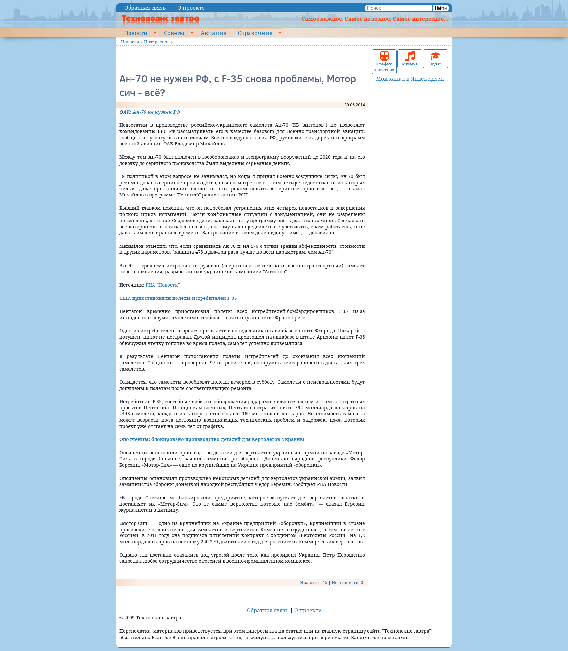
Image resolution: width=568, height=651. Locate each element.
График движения (384, 67)
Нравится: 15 (313, 582)
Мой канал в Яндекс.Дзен (410, 78)
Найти (441, 8)
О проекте (191, 7)
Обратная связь (145, 7)
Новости (136, 33)
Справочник (255, 33)
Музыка (410, 64)
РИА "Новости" (163, 285)
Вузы (436, 64)
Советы (174, 33)
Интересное (157, 42)
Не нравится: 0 (347, 582)
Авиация (213, 33)
